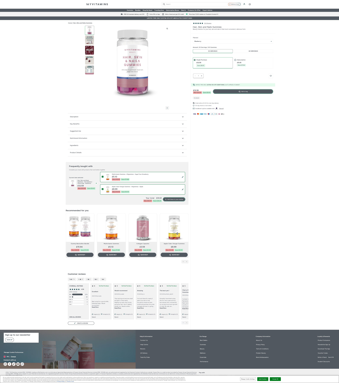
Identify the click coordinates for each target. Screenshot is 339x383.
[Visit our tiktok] (14, 364)
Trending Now (159, 10)
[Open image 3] (89, 50)
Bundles (138, 10)
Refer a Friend (326, 357)
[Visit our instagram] (5, 364)
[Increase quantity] (201, 76)
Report (94, 317)
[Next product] (186, 261)
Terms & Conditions (262, 349)
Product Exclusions (324, 340)
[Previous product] (183, 261)
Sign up (9, 340)
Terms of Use (70, 381)
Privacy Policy (260, 344)
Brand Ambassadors (262, 357)
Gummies (130, 10)
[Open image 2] (89, 40)
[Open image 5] (89, 70)
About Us (259, 340)
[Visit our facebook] (9, 364)
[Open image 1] (89, 30)
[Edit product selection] (183, 177)
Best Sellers (203, 340)
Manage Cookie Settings (248, 379)
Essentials (203, 357)
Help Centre (144, 344)
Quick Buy (81, 255)
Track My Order (145, 357)
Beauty (202, 349)
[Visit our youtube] (18, 364)
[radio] (213, 51)
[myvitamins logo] (97, 4)
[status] (198, 76)
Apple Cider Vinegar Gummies (174, 243)
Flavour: (195, 37)
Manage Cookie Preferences (13, 352)
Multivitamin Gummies (111, 243)
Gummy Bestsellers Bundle (80, 243)
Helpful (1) (119, 314)
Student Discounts (324, 361)
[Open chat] (22, 364)
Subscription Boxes (172, 10)
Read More (95, 307)
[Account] (244, 4)
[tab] (213, 62)
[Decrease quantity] (195, 76)
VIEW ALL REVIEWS (75, 317)
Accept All (275, 379)
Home (70, 23)
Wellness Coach (235, 4)
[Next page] (186, 322)
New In (183, 10)
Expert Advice (207, 10)
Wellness (202, 353)
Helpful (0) (97, 314)
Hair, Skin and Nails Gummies (82, 23)
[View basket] (249, 4)
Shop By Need (147, 10)
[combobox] (201, 4)
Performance (204, 361)
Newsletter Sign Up (324, 344)
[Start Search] (164, 4)
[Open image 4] (89, 60)
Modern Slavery (261, 353)
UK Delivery (143, 353)
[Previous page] (183, 322)
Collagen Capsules (142, 243)
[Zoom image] (167, 28)
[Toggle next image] (167, 108)
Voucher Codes (323, 353)
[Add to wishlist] (271, 75)
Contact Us (144, 340)
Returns (142, 349)
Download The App (324, 349)
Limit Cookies (263, 379)
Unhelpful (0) (106, 314)
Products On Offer (194, 10)
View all (221, 108)
